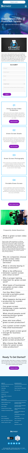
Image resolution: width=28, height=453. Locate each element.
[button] (14, 45)
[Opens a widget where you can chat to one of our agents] (23, 450)
